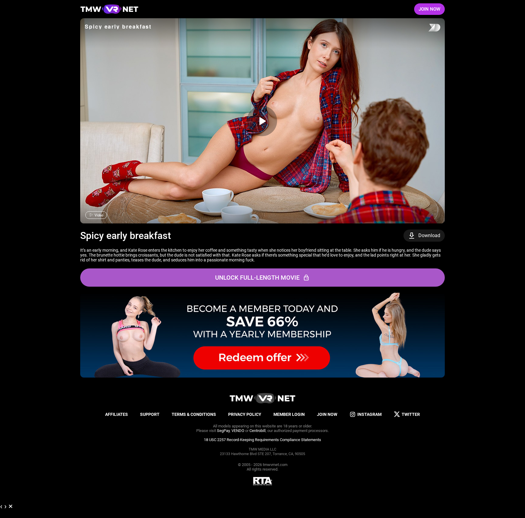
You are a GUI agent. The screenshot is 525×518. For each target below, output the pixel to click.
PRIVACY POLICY (244, 414)
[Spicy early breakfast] (262, 121)
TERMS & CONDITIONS (194, 414)
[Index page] (109, 9)
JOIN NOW (429, 9)
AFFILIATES (116, 414)
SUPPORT (150, 414)
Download (429, 235)
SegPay (223, 430)
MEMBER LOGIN (289, 414)
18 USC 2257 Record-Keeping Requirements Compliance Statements (262, 439)
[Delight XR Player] (426, 28)
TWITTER (411, 414)
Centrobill (257, 430)
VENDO (238, 430)
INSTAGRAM (369, 414)
